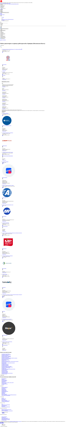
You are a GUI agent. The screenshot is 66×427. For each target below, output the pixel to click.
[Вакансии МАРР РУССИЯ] (33, 140)
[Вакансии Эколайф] (33, 263)
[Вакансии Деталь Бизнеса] (33, 211)
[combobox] (3, 23)
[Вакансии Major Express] (33, 328)
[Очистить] (1, 25)
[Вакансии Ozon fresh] (33, 304)
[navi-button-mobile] (1, 15)
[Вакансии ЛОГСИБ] (33, 58)
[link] (1, 11)
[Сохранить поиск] (1, 27)
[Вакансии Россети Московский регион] (33, 120)
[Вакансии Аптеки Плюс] (33, 192)
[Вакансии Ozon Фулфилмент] (33, 170)
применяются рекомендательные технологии (15, 421)
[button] (1, 13)
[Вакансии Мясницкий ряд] (33, 242)
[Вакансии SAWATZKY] (33, 282)
